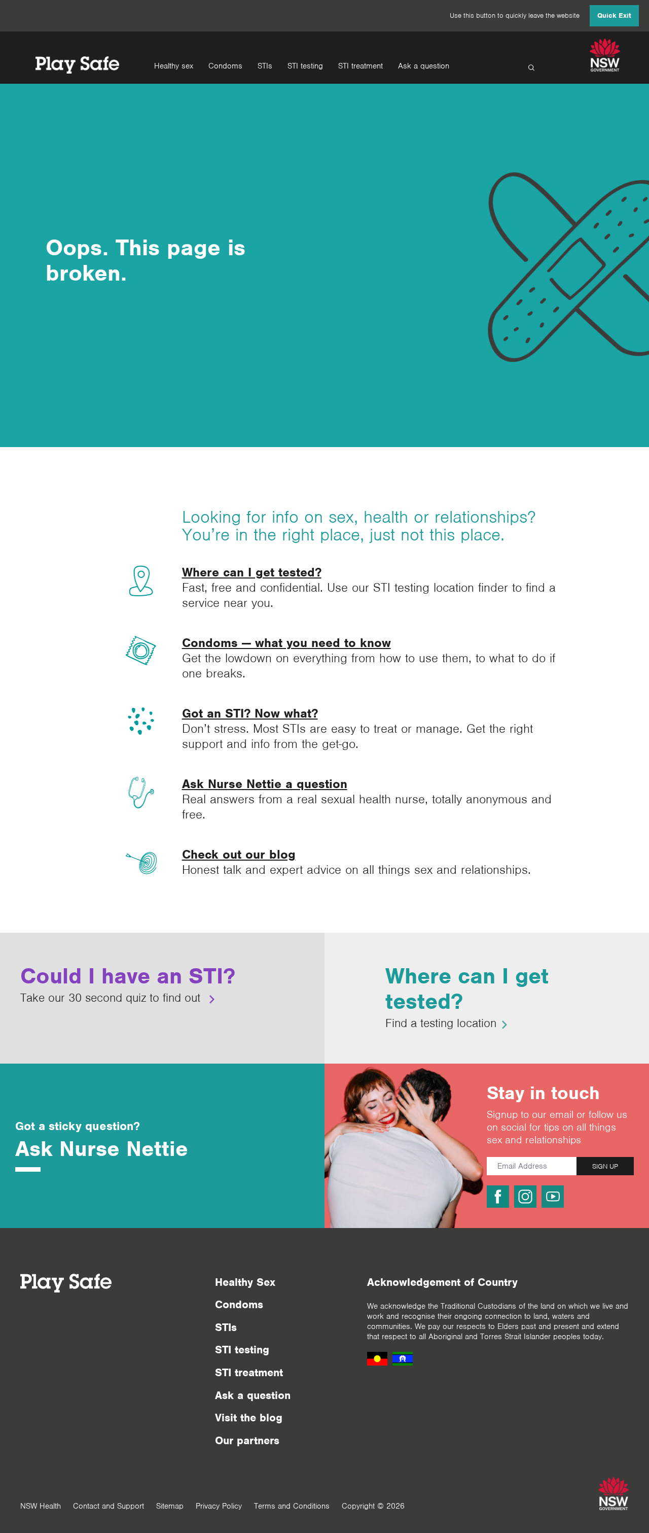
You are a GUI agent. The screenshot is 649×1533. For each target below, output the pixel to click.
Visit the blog (248, 1417)
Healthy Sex (245, 1282)
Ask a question (423, 66)
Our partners (247, 1440)
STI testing (305, 66)
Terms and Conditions (292, 1506)
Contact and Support (108, 1506)
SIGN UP (605, 1166)
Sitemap (170, 1506)
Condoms (225, 66)
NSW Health (40, 1506)
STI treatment (360, 66)
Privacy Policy (219, 1506)
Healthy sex (173, 66)
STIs (265, 66)
